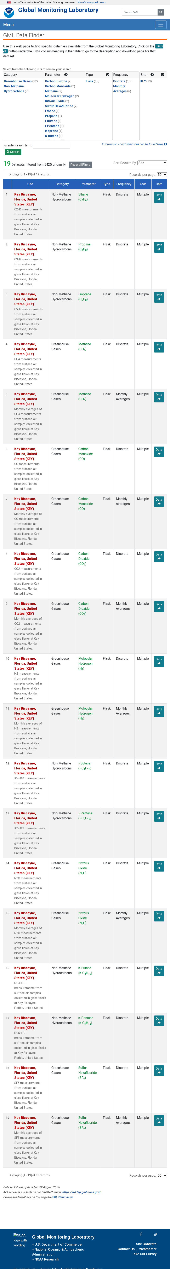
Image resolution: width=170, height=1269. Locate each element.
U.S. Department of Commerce (58, 1244)
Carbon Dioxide (56, 81)
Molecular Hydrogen (59, 96)
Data (159, 195)
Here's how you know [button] (91, 2)
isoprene (51, 131)
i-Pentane (52, 126)
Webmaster (148, 1249)
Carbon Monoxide (58, 86)
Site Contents (146, 1244)
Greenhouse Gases (18, 81)
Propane (51, 116)
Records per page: (142, 175)
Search (14, 151)
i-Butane (51, 121)
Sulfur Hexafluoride (59, 106)
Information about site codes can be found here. (133, 144)
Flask (89, 81)
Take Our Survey (144, 1254)
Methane (51, 91)
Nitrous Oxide (55, 101)
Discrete (119, 81)
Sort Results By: (125, 163)
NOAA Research (47, 1259)
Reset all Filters (80, 164)
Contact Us (126, 1249)
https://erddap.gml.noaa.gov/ (81, 1192)
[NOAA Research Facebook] (135, 1234)
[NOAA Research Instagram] (150, 1234)
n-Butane (51, 136)
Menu (8, 24)
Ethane (50, 111)
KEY (143, 81)
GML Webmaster (62, 1197)
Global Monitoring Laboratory (58, 9)
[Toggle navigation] (161, 25)
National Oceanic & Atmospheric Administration (58, 1251)
